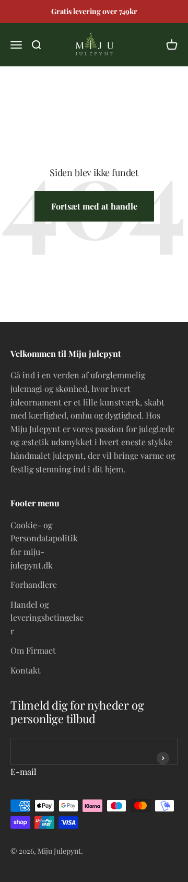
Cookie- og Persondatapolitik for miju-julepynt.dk (44, 545)
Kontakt (25, 670)
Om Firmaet (33, 650)
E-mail (23, 771)
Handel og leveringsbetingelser (47, 617)
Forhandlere (33, 584)
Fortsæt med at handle (94, 206)
